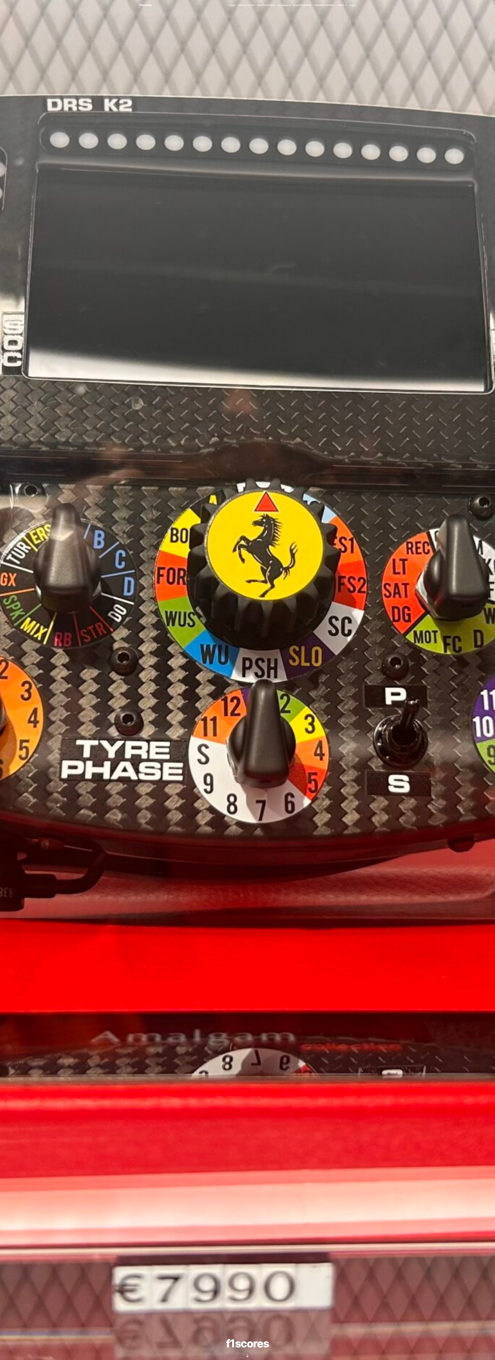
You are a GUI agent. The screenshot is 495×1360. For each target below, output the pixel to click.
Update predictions (324, 5)
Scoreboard (284, 5)
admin (340, 5)
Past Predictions (266, 5)
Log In (353, 5)
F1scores (145, 5)
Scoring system (246, 5)
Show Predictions (302, 5)
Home (232, 5)
